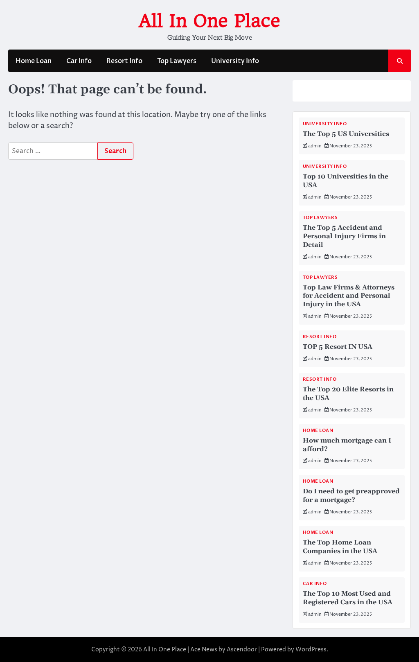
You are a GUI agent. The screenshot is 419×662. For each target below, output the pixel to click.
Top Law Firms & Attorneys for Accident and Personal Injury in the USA (348, 296)
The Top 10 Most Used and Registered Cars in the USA (347, 598)
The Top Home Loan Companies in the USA (340, 546)
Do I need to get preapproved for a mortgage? (351, 495)
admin (315, 146)
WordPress (311, 649)
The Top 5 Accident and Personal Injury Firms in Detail (344, 236)
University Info (235, 61)
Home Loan (34, 61)
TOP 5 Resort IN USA (337, 347)
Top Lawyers (176, 61)
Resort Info (124, 61)
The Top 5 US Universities (346, 134)
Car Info (79, 61)
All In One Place (209, 20)
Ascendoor (242, 649)
